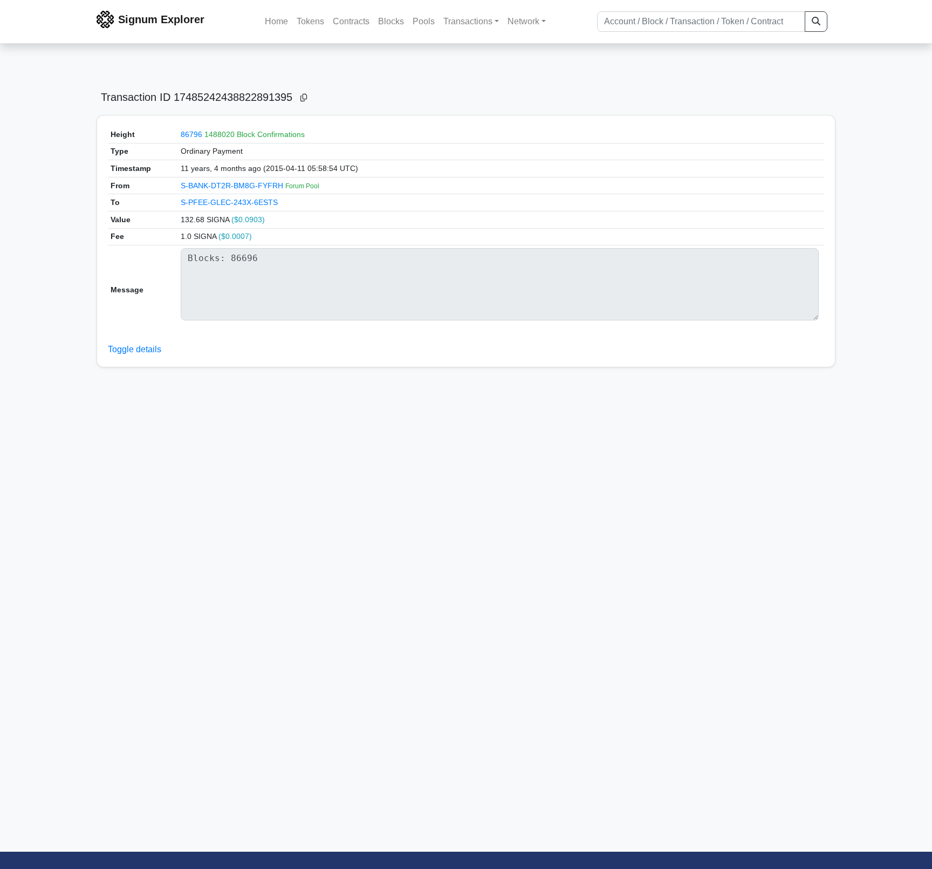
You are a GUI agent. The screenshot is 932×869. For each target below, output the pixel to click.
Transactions (467, 21)
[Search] (816, 21)
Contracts (351, 21)
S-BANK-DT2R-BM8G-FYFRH (233, 185)
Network (523, 21)
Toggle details (134, 349)
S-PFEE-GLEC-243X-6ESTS (229, 202)
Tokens (310, 21)
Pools (424, 21)
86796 (191, 134)
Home (276, 21)
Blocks (391, 21)
